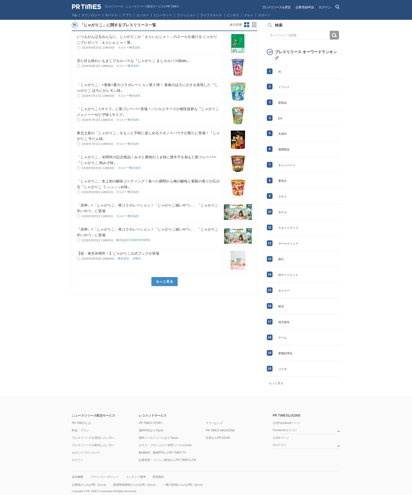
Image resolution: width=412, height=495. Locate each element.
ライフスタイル (211, 15)
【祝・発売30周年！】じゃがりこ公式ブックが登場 (118, 253)
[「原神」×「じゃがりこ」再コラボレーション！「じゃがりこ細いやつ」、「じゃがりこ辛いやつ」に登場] (238, 212)
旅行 (281, 259)
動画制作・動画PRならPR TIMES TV (162, 452)
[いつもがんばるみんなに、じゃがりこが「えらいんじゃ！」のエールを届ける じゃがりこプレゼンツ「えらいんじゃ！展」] (238, 43)
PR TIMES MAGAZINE (220, 430)
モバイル (111, 15)
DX (280, 118)
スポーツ (264, 15)
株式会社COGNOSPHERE (133, 240)
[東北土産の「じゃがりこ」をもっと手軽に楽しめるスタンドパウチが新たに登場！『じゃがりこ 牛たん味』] (238, 139)
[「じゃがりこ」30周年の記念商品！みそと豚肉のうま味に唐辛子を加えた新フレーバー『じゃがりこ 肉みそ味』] (238, 163)
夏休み (282, 180)
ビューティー (163, 15)
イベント (284, 87)
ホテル (282, 212)
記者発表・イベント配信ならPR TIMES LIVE (167, 460)
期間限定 (284, 149)
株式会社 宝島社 (129, 258)
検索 (334, 35)
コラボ (282, 369)
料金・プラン (80, 430)
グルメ (248, 15)
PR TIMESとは (81, 423)
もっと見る (164, 281)
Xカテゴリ (279, 445)
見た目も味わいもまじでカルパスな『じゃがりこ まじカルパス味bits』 (134, 61)
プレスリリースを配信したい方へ (93, 445)
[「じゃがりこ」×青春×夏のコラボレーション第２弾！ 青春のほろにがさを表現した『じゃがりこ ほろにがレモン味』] (238, 91)
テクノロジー (91, 15)
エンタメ (142, 15)
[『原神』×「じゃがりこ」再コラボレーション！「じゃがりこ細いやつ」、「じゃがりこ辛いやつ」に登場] (238, 236)
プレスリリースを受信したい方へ (93, 437)
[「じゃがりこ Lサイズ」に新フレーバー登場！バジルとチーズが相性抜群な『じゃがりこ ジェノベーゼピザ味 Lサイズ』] (238, 115)
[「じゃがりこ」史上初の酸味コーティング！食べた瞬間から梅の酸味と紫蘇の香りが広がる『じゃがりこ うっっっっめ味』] (238, 187)
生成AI (282, 133)
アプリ (127, 15)
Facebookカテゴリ (285, 430)
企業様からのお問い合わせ (89, 484)
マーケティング (288, 243)
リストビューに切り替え (254, 25)
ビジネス (233, 15)
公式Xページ (281, 437)
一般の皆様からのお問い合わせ (183, 484)
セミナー (284, 290)
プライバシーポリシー (104, 477)
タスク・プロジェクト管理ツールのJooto (165, 445)
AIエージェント (288, 275)
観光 (281, 306)
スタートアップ (288, 228)
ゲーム (282, 337)
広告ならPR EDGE (218, 437)
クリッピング (214, 423)
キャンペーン (286, 165)
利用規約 (158, 477)
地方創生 (284, 322)
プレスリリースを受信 (276, 7)
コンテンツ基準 (136, 477)
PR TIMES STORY (151, 423)
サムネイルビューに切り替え (247, 25)
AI (279, 71)
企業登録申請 (304, 7)
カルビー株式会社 (129, 47)
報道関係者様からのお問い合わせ (134, 484)
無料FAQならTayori (151, 430)
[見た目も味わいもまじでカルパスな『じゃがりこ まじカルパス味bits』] (238, 67)
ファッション (186, 15)
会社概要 (77, 477)
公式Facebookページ (286, 423)
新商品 (282, 102)
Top (74, 15)
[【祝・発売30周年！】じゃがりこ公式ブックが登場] (238, 260)
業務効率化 (285, 353)
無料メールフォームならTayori (158, 437)
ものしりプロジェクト (86, 452)
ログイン (325, 7)
